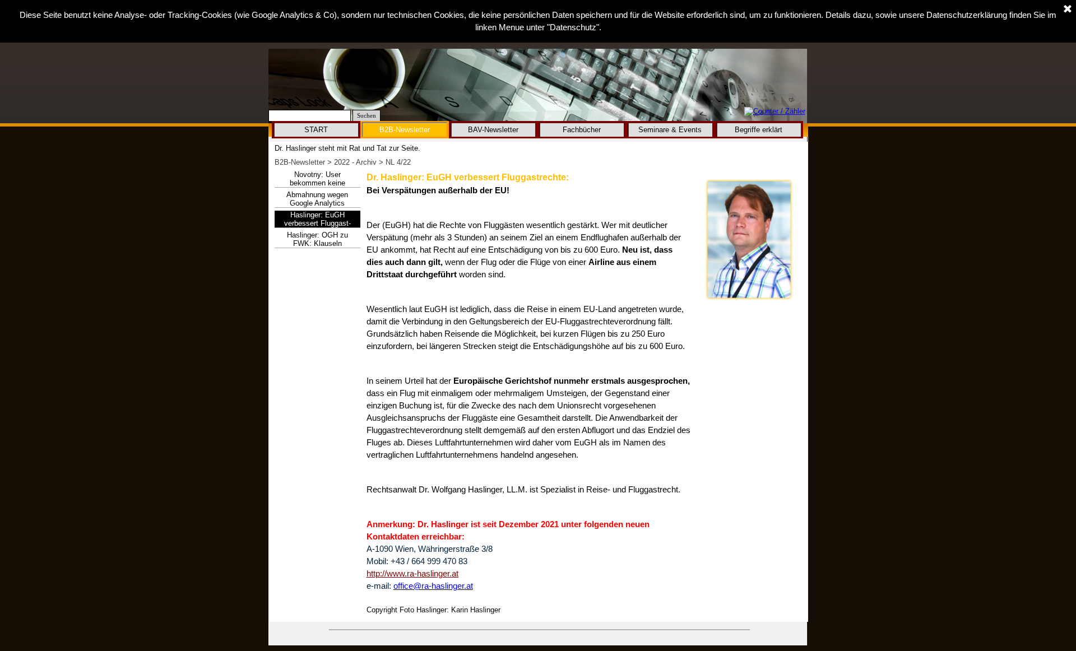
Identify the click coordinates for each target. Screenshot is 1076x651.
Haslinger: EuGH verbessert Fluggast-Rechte (317, 223)
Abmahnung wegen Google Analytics (317, 198)
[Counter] (774, 112)
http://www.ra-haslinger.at (412, 573)
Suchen (366, 116)
